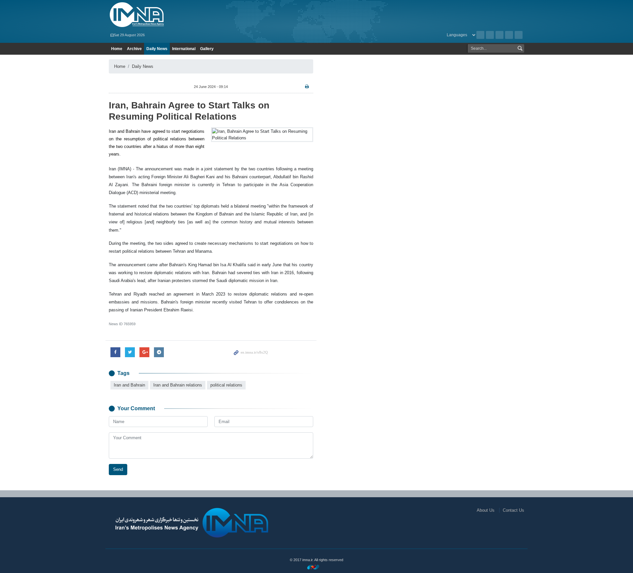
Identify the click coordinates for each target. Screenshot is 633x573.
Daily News (156, 48)
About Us (486, 510)
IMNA (176, 15)
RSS (490, 35)
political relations (226, 385)
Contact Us (513, 510)
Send (118, 469)
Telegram (519, 35)
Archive (480, 35)
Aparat (509, 35)
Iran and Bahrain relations (177, 385)
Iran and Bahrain (129, 385)
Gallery (207, 48)
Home (116, 48)
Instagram (499, 35)
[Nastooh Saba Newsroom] (316, 567)
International (184, 48)
